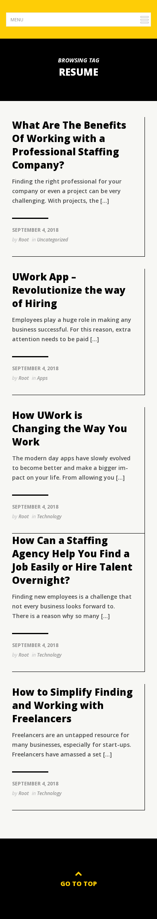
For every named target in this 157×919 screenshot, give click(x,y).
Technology (49, 516)
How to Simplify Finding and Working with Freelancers (72, 705)
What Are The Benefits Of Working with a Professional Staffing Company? (69, 144)
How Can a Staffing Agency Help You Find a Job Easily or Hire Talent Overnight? (72, 560)
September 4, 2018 (35, 230)
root (24, 239)
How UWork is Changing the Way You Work (69, 428)
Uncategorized (52, 239)
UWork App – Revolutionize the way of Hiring (69, 290)
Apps (42, 378)
